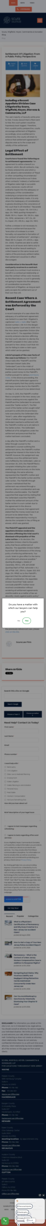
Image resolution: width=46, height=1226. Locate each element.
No (18, 620)
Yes (26, 620)
